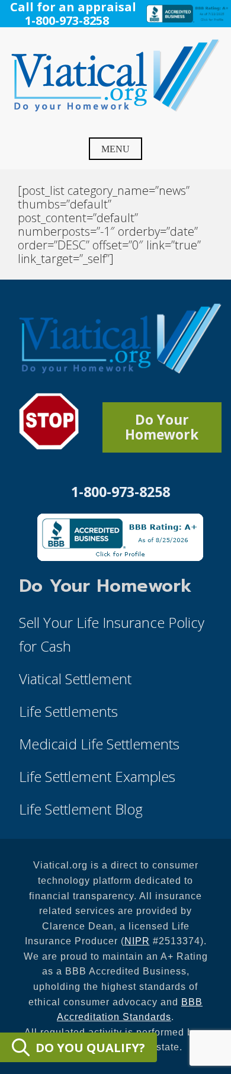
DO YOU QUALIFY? (90, 1048)
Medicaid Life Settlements (99, 744)
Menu (115, 149)
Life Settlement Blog (81, 809)
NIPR (137, 941)
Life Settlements (68, 711)
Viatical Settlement (75, 678)
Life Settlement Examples (97, 776)
